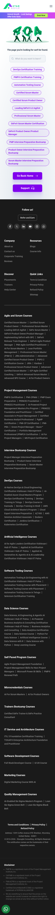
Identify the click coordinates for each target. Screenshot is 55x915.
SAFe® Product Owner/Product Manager (24, 333)
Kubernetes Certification (16, 524)
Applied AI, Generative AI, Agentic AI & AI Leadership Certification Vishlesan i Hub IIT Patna (24, 555)
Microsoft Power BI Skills (29, 671)
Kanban (38, 363)
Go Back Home (25, 175)
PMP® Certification (13, 397)
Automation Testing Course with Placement (25, 585)
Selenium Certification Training (19, 596)
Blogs (32, 246)
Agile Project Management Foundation (23, 664)
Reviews (8, 261)
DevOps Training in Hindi (28, 506)
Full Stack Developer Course (17, 763)
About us (8, 246)
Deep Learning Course (25, 645)
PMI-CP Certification (29, 423)
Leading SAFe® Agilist (15, 330)
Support (25, 188)
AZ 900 (38, 513)
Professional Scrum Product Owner (21, 367)
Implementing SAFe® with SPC (19, 337)
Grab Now (41, 15)
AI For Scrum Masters (14, 348)
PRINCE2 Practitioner (14, 404)
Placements (10, 280)
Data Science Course (24, 634)
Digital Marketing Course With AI (20, 782)
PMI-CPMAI (31, 397)
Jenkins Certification (29, 521)
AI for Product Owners (39, 378)
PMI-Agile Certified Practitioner (31, 345)
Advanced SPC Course (15, 378)
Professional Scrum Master (35, 326)
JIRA (29, 363)
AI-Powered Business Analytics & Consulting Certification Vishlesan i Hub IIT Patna (26, 623)
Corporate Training (13, 256)
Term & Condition (38, 280)
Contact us (9, 251)
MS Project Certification (36, 438)
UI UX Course (41, 763)
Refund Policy (36, 289)
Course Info (35, 251)
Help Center (10, 289)
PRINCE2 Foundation (29, 401)
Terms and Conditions (18, 824)
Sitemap (34, 294)
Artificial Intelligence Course (34, 637)
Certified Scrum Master (15, 322)
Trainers (8, 284)
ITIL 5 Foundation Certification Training (23, 736)
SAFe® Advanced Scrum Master (31, 374)
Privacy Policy (37, 284)
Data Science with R (13, 641)
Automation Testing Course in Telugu (22, 592)
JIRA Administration (25, 356)
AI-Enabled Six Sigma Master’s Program (23, 801)
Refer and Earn (27, 217)
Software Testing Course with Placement (24, 589)
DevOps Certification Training (18, 498)
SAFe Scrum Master (38, 330)
